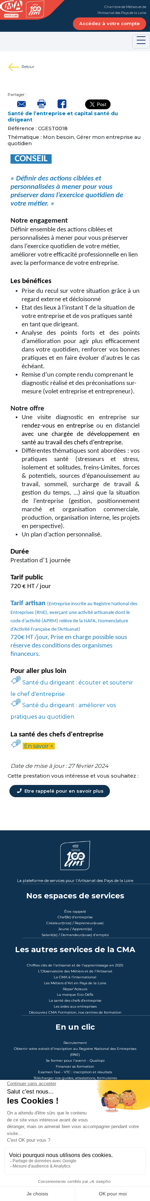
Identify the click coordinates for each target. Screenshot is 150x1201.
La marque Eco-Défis (75, 994)
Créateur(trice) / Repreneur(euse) (75, 923)
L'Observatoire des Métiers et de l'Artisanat (75, 971)
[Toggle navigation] (141, 42)
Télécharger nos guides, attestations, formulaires (75, 1078)
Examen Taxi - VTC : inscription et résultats (75, 1072)
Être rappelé (75, 911)
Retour (28, 66)
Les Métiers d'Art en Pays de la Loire (75, 983)
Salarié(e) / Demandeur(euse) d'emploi (75, 935)
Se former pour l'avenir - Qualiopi (75, 1060)
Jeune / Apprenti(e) (75, 929)
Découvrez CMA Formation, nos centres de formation (75, 1012)
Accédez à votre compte (109, 23)
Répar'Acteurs (75, 989)
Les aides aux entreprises (75, 1006)
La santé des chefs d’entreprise (75, 1000)
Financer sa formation (75, 1066)
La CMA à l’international (75, 977)
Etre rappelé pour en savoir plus (63, 791)
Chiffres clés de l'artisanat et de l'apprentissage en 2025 (75, 965)
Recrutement (75, 1042)
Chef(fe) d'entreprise (75, 917)
